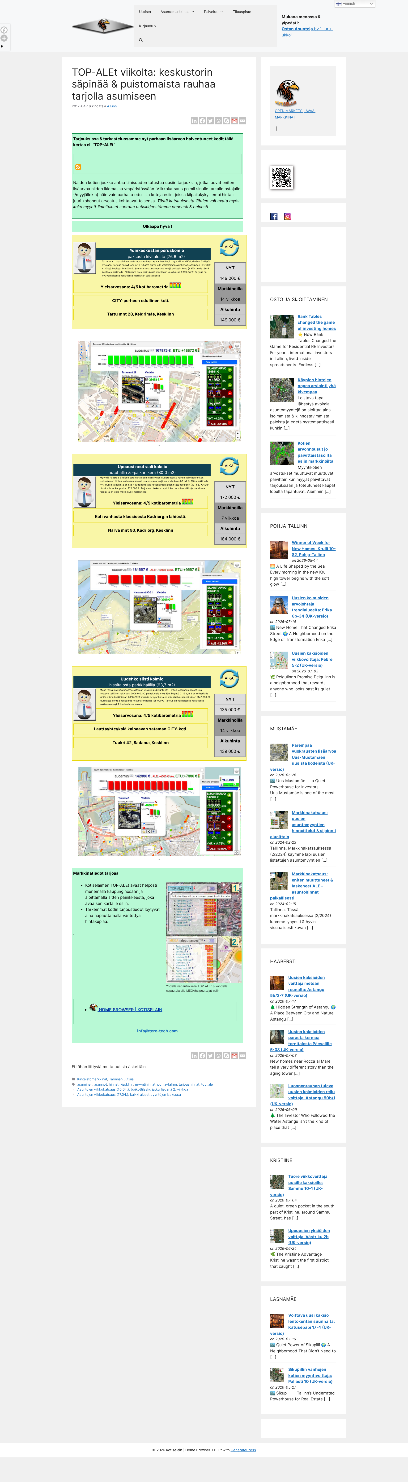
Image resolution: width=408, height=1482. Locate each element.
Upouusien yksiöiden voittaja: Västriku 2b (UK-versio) (309, 1236)
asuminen (84, 1084)
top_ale (207, 1084)
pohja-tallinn (167, 1084)
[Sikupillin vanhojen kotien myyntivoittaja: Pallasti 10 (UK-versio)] (277, 1380)
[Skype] (226, 120)
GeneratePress (243, 1450)
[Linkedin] (194, 120)
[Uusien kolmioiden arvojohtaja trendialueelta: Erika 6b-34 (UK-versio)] (279, 612)
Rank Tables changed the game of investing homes (317, 322)
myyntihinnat (145, 1084)
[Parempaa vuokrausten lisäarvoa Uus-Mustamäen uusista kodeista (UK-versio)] (279, 760)
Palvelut (210, 11)
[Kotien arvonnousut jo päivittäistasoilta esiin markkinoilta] (282, 463)
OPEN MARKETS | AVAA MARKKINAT (295, 114)
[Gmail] (234, 120)
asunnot (100, 1084)
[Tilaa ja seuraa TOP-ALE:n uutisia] (78, 168)
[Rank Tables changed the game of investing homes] (282, 337)
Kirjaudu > (148, 26)
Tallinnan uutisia (121, 1079)
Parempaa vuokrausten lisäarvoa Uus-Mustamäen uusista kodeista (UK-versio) (303, 757)
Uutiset (145, 11)
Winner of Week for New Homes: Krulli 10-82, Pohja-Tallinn (314, 548)
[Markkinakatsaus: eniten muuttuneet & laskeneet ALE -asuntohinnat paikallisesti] (279, 888)
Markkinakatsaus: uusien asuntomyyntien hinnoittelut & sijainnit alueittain (303, 824)
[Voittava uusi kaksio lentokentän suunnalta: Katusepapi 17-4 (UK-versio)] (277, 1326)
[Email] (242, 120)
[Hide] (2, 46)
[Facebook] (202, 120)
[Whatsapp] (218, 120)
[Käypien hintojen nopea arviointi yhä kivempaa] (282, 400)
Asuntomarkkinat (175, 11)
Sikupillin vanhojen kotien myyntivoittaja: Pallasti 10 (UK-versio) (310, 1375)
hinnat (114, 1084)
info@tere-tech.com (157, 1031)
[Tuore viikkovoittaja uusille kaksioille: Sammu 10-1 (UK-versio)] (277, 1187)
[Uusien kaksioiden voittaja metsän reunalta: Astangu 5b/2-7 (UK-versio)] (277, 988)
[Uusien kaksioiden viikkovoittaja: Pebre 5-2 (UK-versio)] (279, 668)
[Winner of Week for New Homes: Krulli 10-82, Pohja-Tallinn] (279, 557)
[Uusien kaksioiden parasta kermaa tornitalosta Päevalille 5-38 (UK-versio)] (277, 1042)
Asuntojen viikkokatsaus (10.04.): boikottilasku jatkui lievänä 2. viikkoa (132, 1089)
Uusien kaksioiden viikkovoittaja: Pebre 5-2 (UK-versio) (312, 659)
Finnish (348, 3)
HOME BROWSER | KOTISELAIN (130, 1009)
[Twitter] (210, 120)
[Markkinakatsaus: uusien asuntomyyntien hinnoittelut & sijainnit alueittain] (279, 827)
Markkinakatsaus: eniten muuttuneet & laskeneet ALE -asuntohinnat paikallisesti (301, 886)
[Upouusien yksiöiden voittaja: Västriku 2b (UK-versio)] (277, 1241)
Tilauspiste (242, 11)
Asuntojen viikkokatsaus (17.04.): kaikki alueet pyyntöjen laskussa (129, 1094)
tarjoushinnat (189, 1084)
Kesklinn (126, 1084)
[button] (140, 40)
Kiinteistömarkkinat (92, 1079)
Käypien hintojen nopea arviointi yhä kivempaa (317, 385)
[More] (4, 38)
